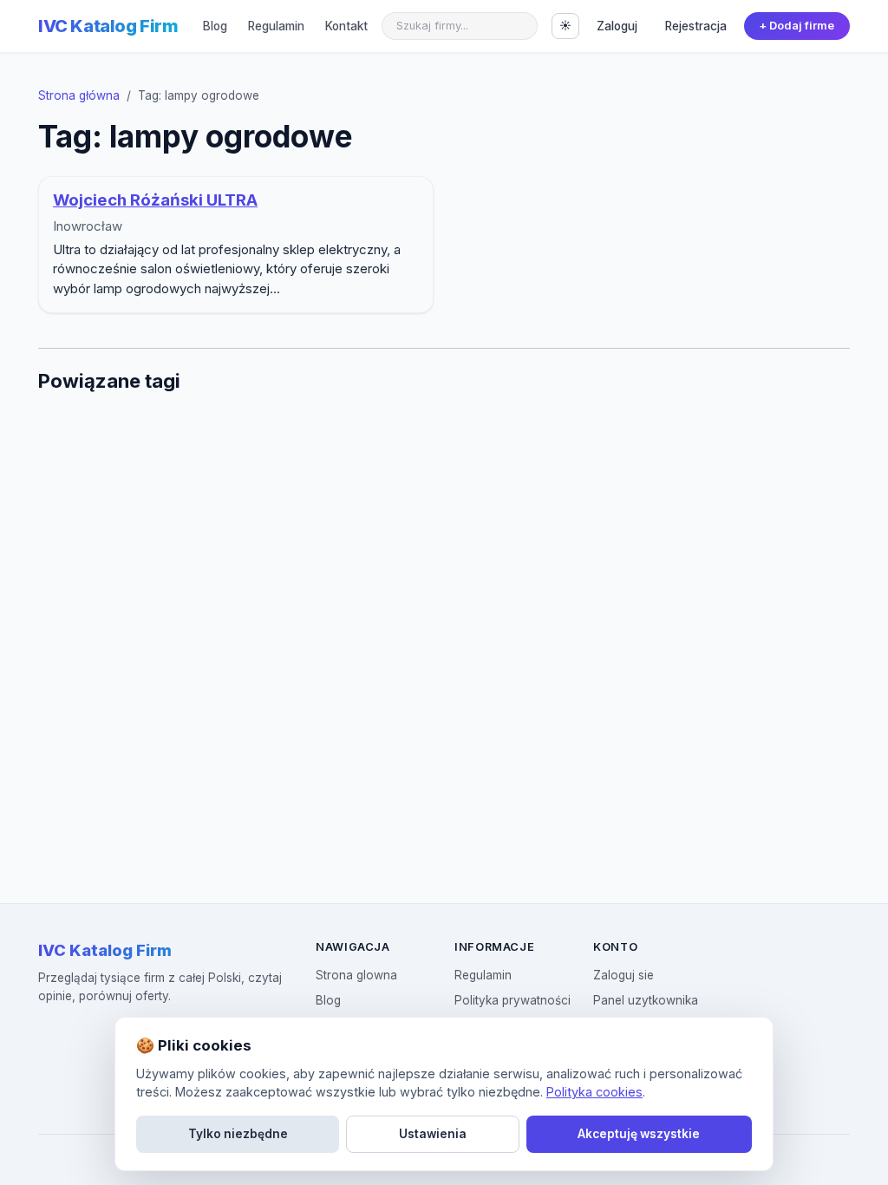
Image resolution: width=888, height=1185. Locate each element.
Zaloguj (617, 26)
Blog (215, 26)
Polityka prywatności (512, 1000)
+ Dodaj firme (796, 25)
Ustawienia (433, 1134)
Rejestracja (696, 26)
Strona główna (79, 95)
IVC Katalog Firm (108, 26)
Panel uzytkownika (645, 1000)
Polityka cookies (594, 1091)
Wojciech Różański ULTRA (155, 200)
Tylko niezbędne (238, 1134)
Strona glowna (356, 975)
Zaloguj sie (623, 975)
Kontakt (346, 26)
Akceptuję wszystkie (639, 1134)
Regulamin (276, 26)
